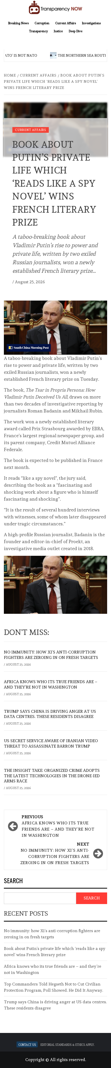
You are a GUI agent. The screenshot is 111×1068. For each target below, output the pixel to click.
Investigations (91, 22)
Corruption (42, 22)
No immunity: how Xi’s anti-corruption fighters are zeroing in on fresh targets (51, 655)
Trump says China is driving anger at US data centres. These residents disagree (50, 714)
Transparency (38, 30)
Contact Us (27, 1044)
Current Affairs (65, 22)
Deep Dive (75, 30)
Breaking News (18, 22)
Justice (58, 30)
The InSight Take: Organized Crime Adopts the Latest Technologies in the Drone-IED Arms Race (52, 776)
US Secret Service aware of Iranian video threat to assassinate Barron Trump (51, 743)
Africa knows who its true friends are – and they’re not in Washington (50, 684)
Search (13, 881)
